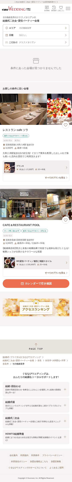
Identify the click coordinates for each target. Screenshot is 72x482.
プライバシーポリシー (52, 455)
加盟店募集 (56, 461)
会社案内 (14, 455)
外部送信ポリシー (19, 461)
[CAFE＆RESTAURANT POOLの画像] (36, 204)
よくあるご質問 (56, 467)
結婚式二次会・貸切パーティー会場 (18, 360)
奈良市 (6, 364)
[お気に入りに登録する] (65, 124)
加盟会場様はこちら (39, 461)
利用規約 (24, 455)
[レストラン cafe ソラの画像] (36, 109)
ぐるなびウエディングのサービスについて (27, 467)
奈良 (40, 360)
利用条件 (35, 455)
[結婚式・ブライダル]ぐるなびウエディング (22, 357)
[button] (36, 389)
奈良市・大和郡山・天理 (55, 360)
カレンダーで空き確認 (38, 283)
